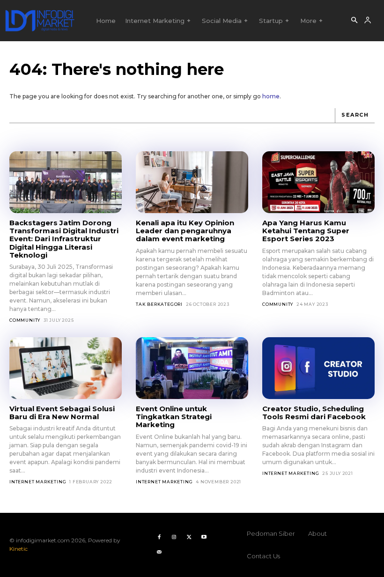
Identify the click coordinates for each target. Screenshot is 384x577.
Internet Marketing (37, 481)
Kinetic (18, 548)
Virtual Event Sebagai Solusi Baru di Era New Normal (62, 412)
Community (24, 320)
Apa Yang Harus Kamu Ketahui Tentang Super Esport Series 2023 (305, 231)
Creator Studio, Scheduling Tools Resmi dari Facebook (314, 412)
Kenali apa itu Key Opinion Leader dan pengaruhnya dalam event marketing (185, 231)
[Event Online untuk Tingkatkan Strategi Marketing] (192, 368)
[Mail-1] (159, 552)
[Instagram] (174, 537)
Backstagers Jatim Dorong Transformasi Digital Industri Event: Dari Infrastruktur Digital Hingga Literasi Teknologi (63, 238)
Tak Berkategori (159, 304)
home (271, 96)
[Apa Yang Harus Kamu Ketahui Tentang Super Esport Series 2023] (318, 182)
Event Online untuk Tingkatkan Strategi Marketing (174, 416)
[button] (354, 20)
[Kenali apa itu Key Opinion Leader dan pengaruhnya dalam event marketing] (192, 182)
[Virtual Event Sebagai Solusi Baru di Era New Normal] (65, 368)
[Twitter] (189, 537)
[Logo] (40, 20)
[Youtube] (204, 537)
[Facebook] (159, 537)
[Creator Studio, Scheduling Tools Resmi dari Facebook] (318, 368)
